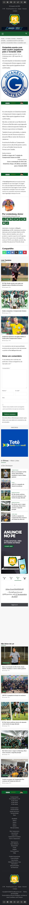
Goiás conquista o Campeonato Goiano (14, 311)
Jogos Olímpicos (14, 843)
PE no (4, 577)
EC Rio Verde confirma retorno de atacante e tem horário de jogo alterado (19, 496)
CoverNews (12, 897)
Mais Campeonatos (14, 831)
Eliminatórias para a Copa (14, 862)
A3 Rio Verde (14, 514)
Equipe (19, 8)
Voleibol (14, 849)
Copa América (14, 860)
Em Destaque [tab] (7, 466)
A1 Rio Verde (14, 800)
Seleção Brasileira (14, 865)
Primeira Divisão (6, 279)
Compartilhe (17, 56)
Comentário (6, 368)
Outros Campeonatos (14, 838)
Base (14, 815)
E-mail (17, 390)
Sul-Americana (14, 867)
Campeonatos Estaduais (14, 836)
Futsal (13, 482)
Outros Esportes (14, 851)
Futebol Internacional (14, 856)
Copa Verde (14, 835)
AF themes (20, 897)
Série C (14, 824)
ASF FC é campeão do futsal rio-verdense (14, 695)
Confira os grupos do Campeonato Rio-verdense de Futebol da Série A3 (19, 517)
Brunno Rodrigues (15, 895)
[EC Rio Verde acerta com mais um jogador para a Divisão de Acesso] (14, 272)
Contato (15, 11)
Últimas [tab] (5, 461)
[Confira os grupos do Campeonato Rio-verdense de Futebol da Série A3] (5, 516)
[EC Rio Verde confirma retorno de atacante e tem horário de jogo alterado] (5, 495)
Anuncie (24, 8)
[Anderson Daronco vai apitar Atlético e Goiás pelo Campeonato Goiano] (14, 325)
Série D (14, 826)
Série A (14, 820)
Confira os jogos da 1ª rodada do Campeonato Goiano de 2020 (12, 155)
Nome (4, 390)
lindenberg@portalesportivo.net (11, 216)
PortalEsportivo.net (17, 891)
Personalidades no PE (14, 798)
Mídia (14, 853)
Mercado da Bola (14, 827)
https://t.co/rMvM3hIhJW (15, 589)
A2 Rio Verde (14, 802)
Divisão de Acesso (15, 492)
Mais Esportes (14, 842)
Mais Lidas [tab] (14, 461)
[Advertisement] (14, 625)
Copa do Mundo (15, 858)
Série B (14, 822)
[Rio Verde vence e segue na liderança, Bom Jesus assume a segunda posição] (5, 506)
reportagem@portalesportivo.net (11, 193)
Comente (4, 58)
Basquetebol (14, 845)
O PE (3, 8)
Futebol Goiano (15, 470)
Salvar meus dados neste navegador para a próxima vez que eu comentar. (14, 408)
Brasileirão (14, 818)
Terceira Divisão (14, 813)
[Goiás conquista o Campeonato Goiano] (14, 300)
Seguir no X (14, 604)
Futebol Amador (14, 797)
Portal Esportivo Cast (11, 8)
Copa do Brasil (14, 833)
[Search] (26, 33)
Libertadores (14, 863)
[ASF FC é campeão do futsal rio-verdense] (5, 484)
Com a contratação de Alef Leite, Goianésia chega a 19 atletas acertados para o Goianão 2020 (15, 163)
